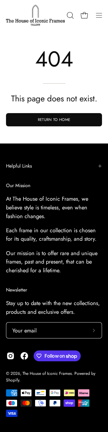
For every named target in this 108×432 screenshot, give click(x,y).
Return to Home (54, 119)
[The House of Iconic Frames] (35, 15)
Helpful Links (19, 165)
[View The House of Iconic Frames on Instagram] (10, 355)
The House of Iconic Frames (47, 373)
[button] (69, 15)
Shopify (12, 380)
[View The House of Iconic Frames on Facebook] (24, 355)
